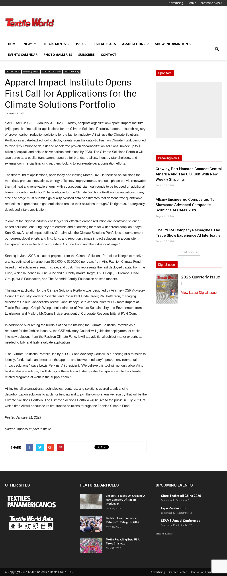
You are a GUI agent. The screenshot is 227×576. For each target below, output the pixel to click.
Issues (81, 44)
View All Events (164, 533)
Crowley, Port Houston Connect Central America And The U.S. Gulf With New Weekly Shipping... (189, 174)
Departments (54, 44)
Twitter (191, 3)
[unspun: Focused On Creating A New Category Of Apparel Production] (91, 501)
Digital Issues (104, 44)
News (28, 44)
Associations (133, 44)
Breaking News (31, 71)
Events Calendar (22, 54)
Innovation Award (211, 3)
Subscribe (86, 54)
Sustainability (72, 71)
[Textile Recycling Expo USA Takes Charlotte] (91, 545)
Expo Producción (173, 508)
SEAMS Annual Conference (180, 520)
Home (12, 44)
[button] (216, 49)
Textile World (13, 71)
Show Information (171, 44)
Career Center (178, 572)
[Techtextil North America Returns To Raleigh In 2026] (91, 524)
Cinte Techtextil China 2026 (181, 496)
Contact (108, 54)
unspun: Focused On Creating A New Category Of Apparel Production (125, 499)
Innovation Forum (202, 572)
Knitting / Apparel (51, 71)
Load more (187, 252)
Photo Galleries (58, 54)
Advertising (176, 3)
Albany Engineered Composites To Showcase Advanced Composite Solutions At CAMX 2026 (185, 204)
